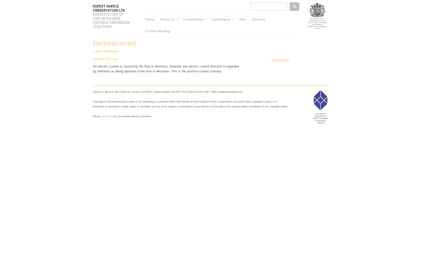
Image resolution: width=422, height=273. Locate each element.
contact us (107, 116)
